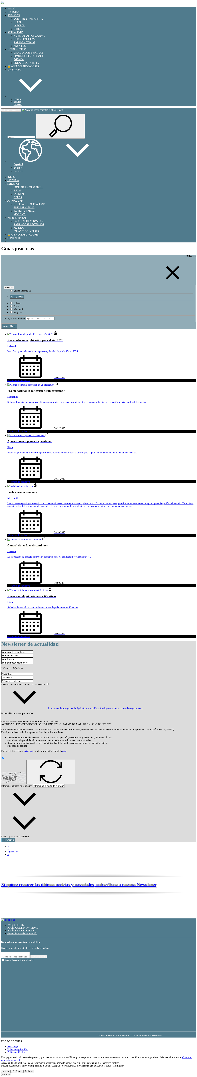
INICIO (11, 8)
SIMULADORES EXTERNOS (29, 56)
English (17, 101)
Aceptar (5, 1071)
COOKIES (6, 1074)
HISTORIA (13, 12)
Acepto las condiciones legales (19, 960)
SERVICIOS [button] (14, 15)
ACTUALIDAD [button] (15, 32)
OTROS (18, 29)
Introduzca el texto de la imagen (16, 786)
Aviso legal (12, 1046)
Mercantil (18, 309)
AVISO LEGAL (15, 925)
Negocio (17, 312)
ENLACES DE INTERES (26, 62)
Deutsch (18, 104)
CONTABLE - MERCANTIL (28, 18)
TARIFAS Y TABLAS (24, 42)
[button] (30, 96)
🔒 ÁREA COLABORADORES (23, 66)
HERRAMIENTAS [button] (17, 49)
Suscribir (8, 840)
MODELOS (20, 46)
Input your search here (14, 318)
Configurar (17, 1071)
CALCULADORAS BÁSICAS (28, 52)
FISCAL (18, 22)
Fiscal (16, 306)
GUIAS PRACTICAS (24, 39)
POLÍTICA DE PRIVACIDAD (22, 927)
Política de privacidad (17, 1049)
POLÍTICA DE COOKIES (20, 930)
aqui (64, 751)
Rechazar (29, 1071)
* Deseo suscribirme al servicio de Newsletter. (23, 684)
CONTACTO (14, 69)
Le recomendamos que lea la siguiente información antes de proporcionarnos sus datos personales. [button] (95, 708)
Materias (9, 287)
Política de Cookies (16, 1052)
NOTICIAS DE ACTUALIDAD (29, 35)
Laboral (17, 303)
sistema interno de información (22, 933)
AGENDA (19, 59)
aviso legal (29, 751)
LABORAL (19, 25)
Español (17, 99)
